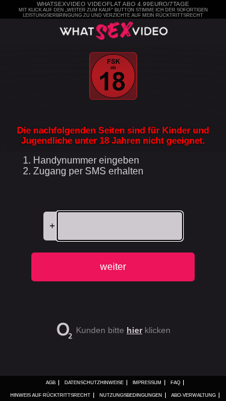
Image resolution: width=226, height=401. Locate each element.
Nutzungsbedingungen (130, 395)
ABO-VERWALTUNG (193, 395)
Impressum (147, 382)
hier (134, 330)
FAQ (175, 382)
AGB (50, 382)
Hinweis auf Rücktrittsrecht (50, 395)
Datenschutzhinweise (94, 382)
